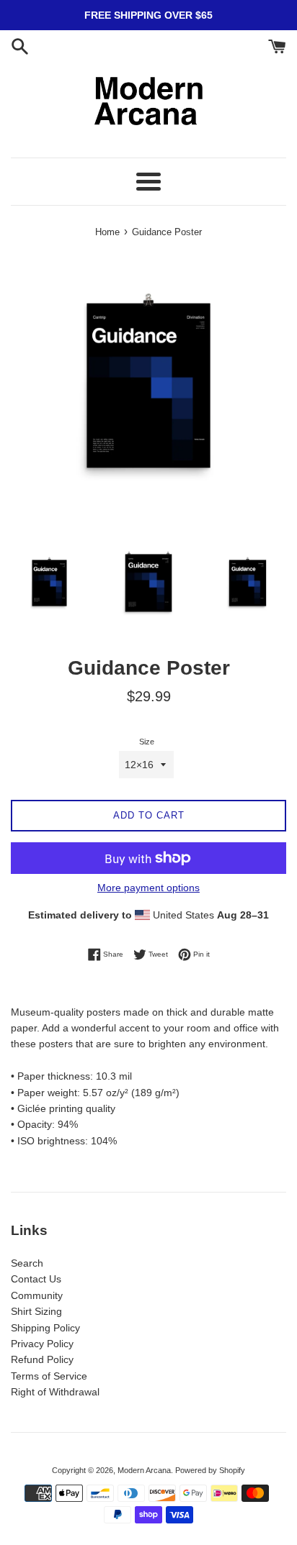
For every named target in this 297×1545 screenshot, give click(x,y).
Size (146, 741)
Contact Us (36, 1279)
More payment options (148, 887)
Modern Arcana (144, 1470)
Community (37, 1295)
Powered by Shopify (210, 1470)
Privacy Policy (42, 1343)
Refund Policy (42, 1359)
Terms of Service (49, 1376)
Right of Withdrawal (55, 1392)
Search (27, 1263)
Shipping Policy (45, 1328)
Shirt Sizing (36, 1311)
